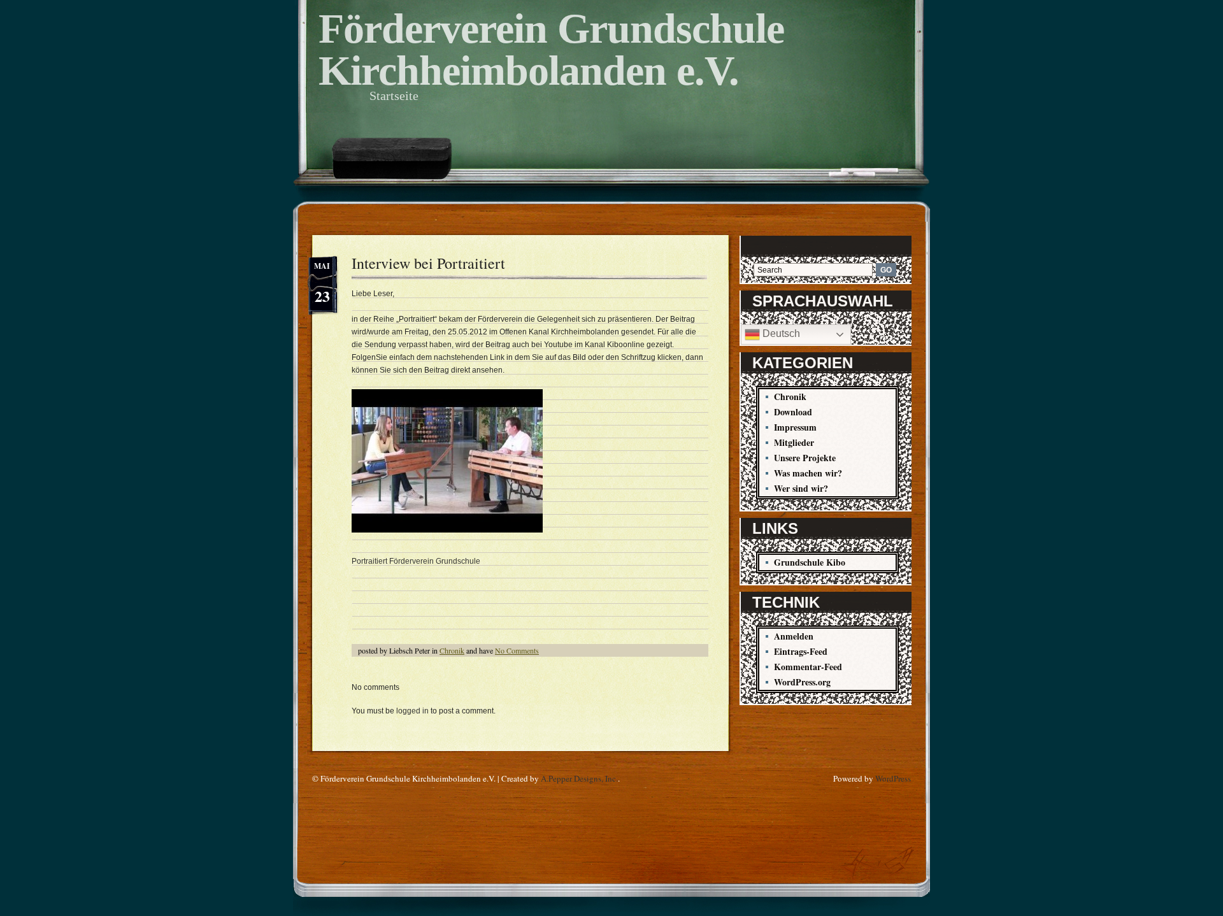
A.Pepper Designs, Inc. (579, 778)
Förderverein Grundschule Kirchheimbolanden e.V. (551, 49)
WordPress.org (802, 682)
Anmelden (793, 636)
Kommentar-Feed (808, 666)
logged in (412, 710)
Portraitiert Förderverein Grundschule (416, 561)
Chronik (452, 650)
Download (793, 412)
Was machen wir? (808, 473)
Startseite (393, 96)
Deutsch (780, 333)
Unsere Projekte (805, 457)
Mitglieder (794, 442)
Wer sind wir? (801, 488)
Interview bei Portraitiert (428, 263)
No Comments (517, 650)
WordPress (893, 778)
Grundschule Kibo (809, 562)
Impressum (795, 427)
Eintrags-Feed (800, 651)
